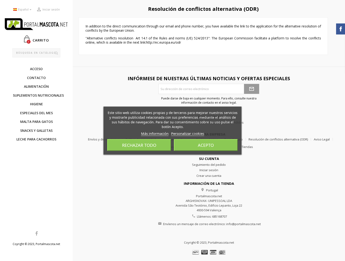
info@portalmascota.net (243, 224)
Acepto (206, 145)
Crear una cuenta (208, 176)
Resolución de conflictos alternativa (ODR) (278, 139)
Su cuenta (209, 158)
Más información (155, 133)
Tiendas (247, 147)
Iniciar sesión (208, 170)
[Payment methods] (209, 252)
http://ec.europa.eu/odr (163, 42)
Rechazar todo (139, 145)
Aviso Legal (322, 139)
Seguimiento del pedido (209, 165)
